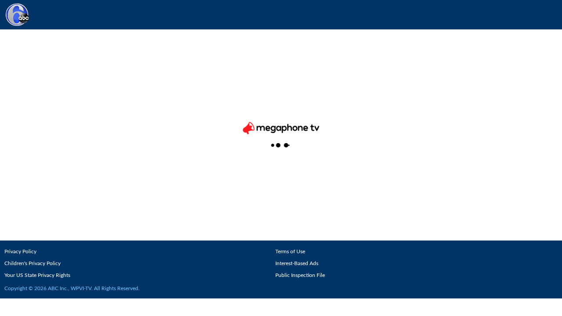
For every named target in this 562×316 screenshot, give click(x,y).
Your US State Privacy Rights (37, 275)
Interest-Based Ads (296, 263)
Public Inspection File (300, 275)
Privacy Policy (20, 251)
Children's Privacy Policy (32, 263)
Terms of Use (290, 251)
